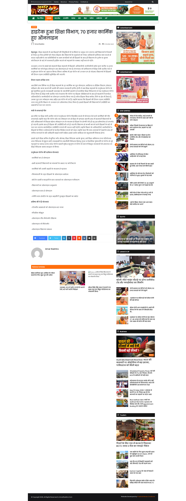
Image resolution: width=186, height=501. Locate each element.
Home (56, 2)
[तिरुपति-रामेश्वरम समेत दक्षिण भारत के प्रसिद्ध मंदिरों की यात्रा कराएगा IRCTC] (122, 484)
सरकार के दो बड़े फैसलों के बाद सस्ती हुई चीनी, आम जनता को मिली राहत (142, 165)
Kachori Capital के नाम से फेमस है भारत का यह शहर (141, 472)
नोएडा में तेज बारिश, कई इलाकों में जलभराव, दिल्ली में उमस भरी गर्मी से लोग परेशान (141, 118)
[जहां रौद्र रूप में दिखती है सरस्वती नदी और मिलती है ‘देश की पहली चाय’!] (122, 464)
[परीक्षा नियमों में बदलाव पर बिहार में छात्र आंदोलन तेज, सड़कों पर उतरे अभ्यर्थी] (122, 128)
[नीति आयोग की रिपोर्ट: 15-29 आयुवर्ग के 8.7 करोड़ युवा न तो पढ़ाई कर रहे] (122, 186)
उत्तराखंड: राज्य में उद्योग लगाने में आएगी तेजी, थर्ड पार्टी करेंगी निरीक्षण (72, 288)
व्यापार (73, 18)
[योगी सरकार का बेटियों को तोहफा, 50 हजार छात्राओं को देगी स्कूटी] (122, 148)
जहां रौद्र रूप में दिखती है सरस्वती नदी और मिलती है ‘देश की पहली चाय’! (141, 462)
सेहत (85, 18)
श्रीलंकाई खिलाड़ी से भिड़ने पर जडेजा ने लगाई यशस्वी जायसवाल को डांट (134, 240)
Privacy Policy (73, 2)
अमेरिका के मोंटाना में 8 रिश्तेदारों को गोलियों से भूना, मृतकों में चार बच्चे (142, 174)
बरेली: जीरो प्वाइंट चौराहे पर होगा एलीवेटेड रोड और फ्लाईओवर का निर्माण (140, 137)
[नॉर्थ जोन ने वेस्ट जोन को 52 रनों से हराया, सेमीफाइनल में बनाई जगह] (122, 196)
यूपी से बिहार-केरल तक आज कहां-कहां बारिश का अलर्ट (141, 203)
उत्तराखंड (48, 18)
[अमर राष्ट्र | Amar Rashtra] (45, 10)
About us (64, 2)
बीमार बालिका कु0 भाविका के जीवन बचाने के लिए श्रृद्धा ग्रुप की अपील (43, 274)
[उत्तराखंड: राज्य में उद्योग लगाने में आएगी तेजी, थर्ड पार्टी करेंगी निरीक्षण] (72, 278)
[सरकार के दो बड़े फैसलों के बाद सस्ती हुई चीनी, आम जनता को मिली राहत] (122, 167)
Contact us (84, 2)
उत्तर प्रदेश (57, 18)
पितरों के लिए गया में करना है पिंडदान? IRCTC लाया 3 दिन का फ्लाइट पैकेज (133, 444)
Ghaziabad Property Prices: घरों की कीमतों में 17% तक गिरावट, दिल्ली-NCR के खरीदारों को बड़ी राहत (142, 373)
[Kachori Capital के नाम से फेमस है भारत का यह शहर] (122, 474)
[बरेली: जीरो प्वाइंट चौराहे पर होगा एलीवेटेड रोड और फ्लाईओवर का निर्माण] (122, 138)
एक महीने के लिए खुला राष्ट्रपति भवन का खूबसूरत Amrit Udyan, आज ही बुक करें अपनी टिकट (142, 454)
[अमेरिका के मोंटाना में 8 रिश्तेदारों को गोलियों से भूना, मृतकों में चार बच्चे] (122, 176)
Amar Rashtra (39, 44)
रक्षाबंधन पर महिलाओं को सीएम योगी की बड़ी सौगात (142, 299)
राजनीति (65, 18)
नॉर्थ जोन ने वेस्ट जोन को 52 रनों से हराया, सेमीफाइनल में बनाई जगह (141, 194)
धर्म (106, 18)
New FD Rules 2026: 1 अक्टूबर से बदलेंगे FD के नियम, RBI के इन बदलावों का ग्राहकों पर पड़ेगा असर (141, 392)
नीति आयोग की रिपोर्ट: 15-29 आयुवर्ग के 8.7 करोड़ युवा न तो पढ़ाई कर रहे (142, 184)
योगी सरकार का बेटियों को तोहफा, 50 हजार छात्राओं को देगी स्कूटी (142, 146)
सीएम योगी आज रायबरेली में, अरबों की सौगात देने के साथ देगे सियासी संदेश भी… (142, 309)
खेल (79, 18)
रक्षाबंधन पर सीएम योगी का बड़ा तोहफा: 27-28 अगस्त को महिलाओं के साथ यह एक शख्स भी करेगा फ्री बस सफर (142, 319)
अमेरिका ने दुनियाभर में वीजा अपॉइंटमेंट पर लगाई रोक (139, 155)
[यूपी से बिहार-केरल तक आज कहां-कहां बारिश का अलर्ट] (122, 205)
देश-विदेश (40, 18)
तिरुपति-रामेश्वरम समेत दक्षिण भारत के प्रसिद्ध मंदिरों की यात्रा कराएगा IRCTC (142, 482)
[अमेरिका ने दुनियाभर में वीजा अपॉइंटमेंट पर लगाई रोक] (122, 157)
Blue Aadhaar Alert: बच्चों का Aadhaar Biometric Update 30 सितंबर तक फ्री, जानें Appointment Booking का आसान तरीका (141, 403)
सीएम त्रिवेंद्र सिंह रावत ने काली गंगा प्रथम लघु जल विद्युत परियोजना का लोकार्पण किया (99, 289)
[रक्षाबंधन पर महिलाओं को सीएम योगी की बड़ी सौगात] (122, 301)
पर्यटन (91, 18)
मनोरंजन (99, 18)
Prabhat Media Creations (146, 497)
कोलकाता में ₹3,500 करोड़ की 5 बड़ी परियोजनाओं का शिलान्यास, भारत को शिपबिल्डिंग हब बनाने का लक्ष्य (142, 383)
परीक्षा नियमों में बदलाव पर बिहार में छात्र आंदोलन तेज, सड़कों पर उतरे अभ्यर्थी (141, 127)
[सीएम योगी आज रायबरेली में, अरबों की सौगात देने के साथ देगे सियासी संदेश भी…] (122, 311)
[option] (135, 232)
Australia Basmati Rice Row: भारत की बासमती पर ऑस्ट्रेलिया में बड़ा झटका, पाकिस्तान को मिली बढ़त (133, 362)
